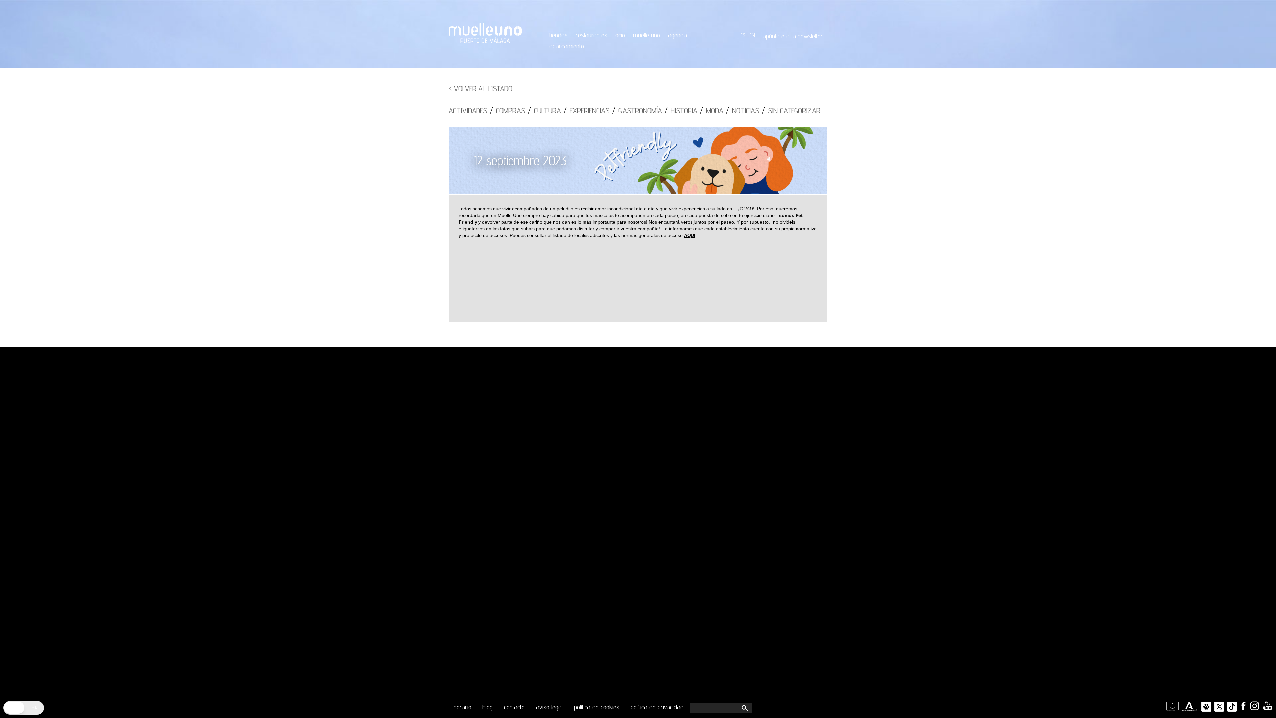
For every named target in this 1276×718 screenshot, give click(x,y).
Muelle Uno (646, 35)
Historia (684, 110)
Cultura (547, 110)
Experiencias (590, 110)
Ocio (620, 35)
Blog (487, 707)
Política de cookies (596, 707)
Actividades (468, 110)
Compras (510, 110)
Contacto (514, 707)
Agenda (677, 35)
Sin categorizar (794, 110)
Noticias (745, 110)
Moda (714, 110)
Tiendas (558, 35)
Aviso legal (549, 707)
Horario (462, 707)
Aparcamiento (566, 46)
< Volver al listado (480, 88)
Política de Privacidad (657, 707)
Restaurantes (591, 35)
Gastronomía (640, 110)
